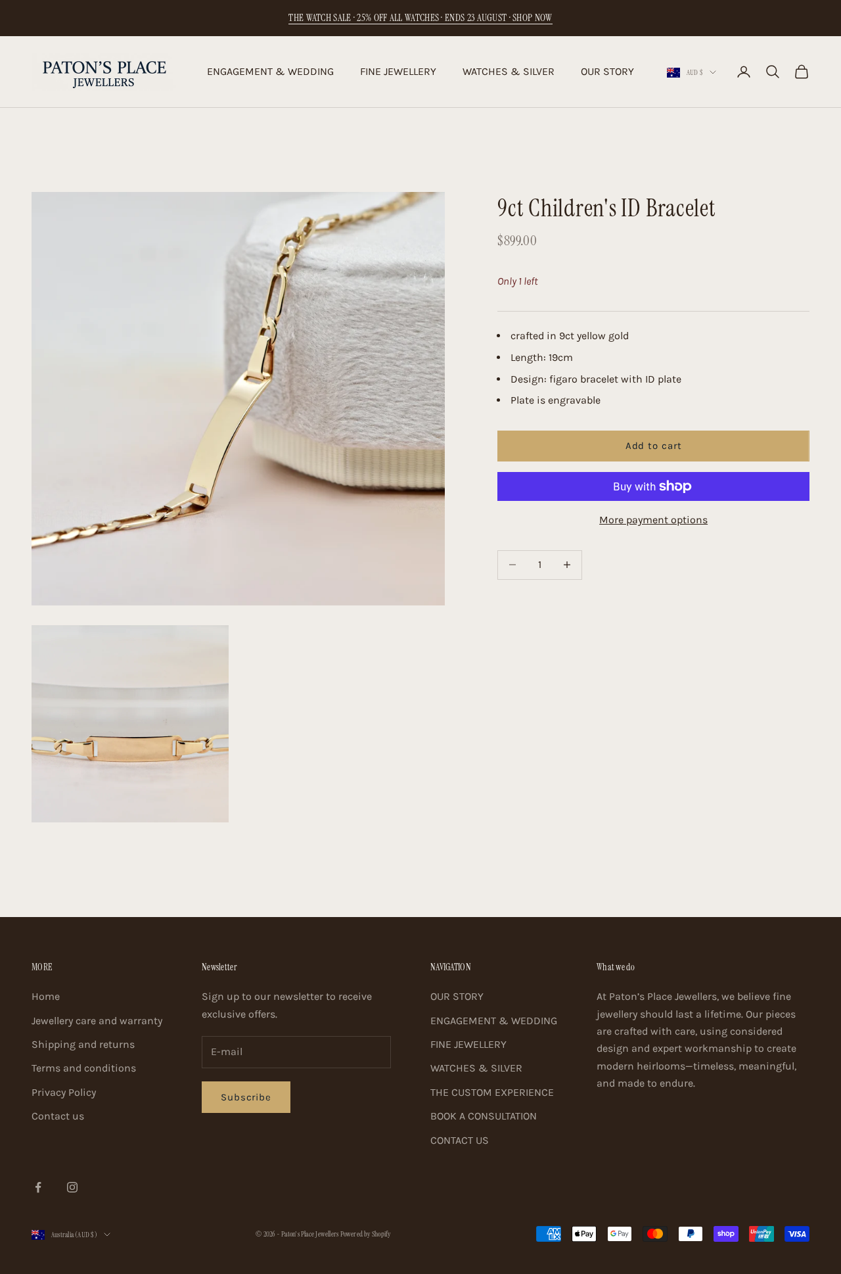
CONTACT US (459, 1140)
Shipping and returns (83, 1044)
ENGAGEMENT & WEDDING (270, 71)
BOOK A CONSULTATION (483, 1116)
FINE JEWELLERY (398, 71)
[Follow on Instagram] (72, 1187)
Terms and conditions (84, 1068)
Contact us (58, 1116)
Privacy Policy (64, 1092)
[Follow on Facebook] (38, 1187)
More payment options (653, 519)
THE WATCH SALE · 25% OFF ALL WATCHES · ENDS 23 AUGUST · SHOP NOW (420, 17)
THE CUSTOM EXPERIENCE (492, 1092)
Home (46, 996)
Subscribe (246, 1097)
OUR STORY (607, 71)
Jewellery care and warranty (97, 1020)
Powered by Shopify (365, 1234)
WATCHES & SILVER (509, 71)
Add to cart (653, 446)
